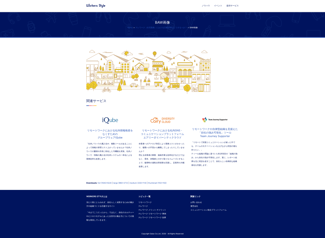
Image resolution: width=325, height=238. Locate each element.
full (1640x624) (105, 183)
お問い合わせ (196, 202)
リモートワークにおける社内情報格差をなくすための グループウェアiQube (110, 134)
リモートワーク (145, 202)
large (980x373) (120, 183)
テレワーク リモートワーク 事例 (152, 213)
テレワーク (143, 206)
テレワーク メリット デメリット (152, 210)
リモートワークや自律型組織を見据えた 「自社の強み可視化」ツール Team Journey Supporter (215, 133)
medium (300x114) (138, 183)
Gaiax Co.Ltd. (155, 234)
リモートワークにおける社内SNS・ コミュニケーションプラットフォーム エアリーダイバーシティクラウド (162, 134)
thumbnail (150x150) (157, 183)
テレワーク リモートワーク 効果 (152, 217)
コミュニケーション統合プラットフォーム (208, 210)
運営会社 (194, 206)
